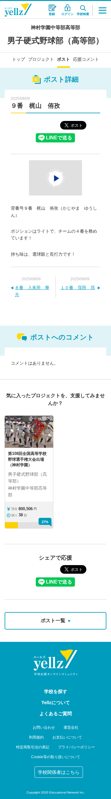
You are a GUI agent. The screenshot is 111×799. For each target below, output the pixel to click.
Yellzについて (55, 702)
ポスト (63, 59)
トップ (18, 59)
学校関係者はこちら (59, 772)
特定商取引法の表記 (32, 747)
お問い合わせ (44, 727)
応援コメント (86, 59)
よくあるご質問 (55, 713)
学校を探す (55, 691)
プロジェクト (41, 59)
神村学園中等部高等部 (55, 27)
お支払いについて (67, 737)
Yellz (18, 10)
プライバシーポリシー (76, 747)
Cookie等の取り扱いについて (55, 757)
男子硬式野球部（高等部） (55, 40)
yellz (55, 662)
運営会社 (71, 727)
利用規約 (36, 737)
